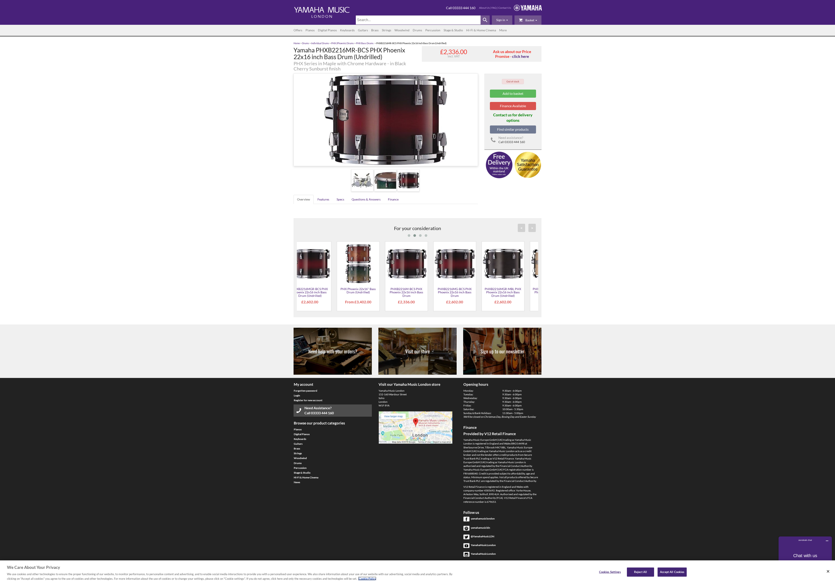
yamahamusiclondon (483, 518)
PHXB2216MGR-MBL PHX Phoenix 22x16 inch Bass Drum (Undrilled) (417, 292)
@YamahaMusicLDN (482, 536)
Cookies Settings (610, 572)
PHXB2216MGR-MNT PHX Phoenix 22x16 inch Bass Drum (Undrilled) (465, 292)
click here (520, 56)
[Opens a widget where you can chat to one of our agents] (805, 558)
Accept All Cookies (672, 572)
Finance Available (513, 106)
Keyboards (347, 30)
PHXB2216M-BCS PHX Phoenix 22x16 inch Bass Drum (321, 292)
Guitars (363, 30)
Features (323, 199)
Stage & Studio (453, 30)
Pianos (310, 30)
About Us (484, 7)
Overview (303, 199)
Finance (393, 199)
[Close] (828, 571)
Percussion (432, 30)
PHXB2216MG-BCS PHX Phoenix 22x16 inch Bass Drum (369, 292)
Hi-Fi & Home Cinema (481, 30)
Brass (375, 30)
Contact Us (504, 7)
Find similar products (513, 129)
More (503, 30)
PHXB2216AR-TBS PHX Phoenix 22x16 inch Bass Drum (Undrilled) (514, 292)
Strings (386, 30)
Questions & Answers (366, 199)
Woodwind (401, 30)
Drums (417, 30)
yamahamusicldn (480, 527)
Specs (340, 199)
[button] (502, 20)
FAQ (494, 7)
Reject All (640, 572)
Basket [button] (530, 20)
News (297, 482)
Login (297, 395)
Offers (298, 30)
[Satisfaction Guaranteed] (527, 164)
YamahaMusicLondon (483, 545)
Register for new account (308, 400)
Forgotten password (305, 390)
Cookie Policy (367, 578)
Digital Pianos (327, 30)
